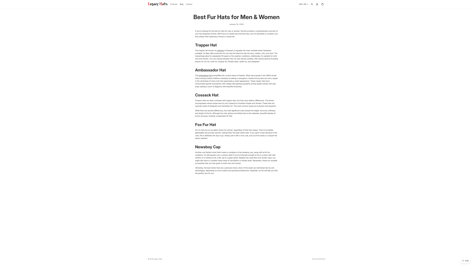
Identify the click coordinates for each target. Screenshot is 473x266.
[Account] (317, 4)
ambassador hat (205, 75)
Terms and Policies (318, 259)
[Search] (312, 4)
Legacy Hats (157, 259)
